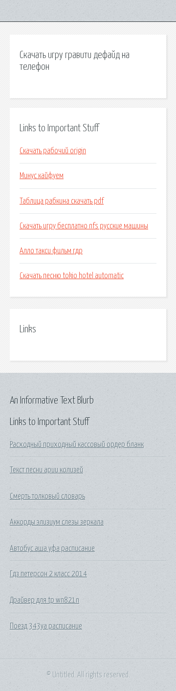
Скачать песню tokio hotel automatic (72, 276)
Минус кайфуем (42, 176)
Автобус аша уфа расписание (52, 548)
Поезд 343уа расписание (46, 626)
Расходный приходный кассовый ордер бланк (77, 444)
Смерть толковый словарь (47, 496)
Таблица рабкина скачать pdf (62, 201)
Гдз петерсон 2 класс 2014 (48, 574)
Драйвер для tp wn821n (44, 600)
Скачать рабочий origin (53, 151)
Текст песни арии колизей (46, 470)
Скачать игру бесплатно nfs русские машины (84, 226)
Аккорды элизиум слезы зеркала (57, 522)
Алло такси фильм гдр (51, 251)
